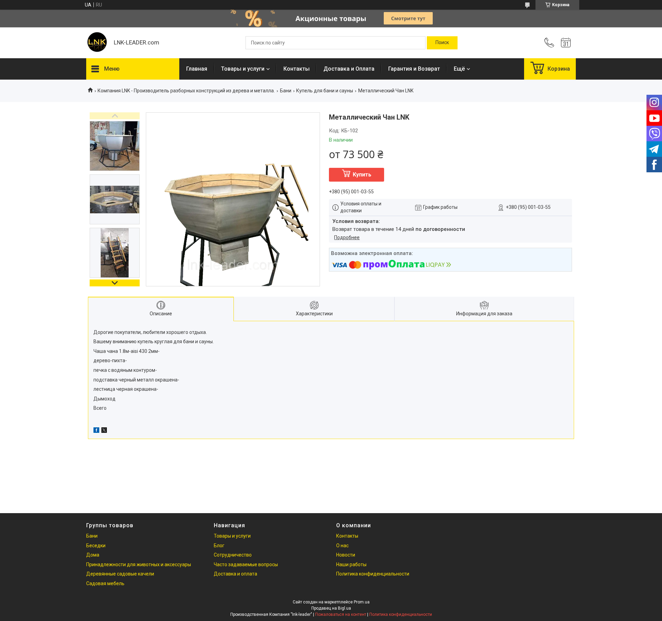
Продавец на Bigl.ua (331, 608)
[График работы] (566, 43)
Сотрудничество (233, 555)
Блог (219, 545)
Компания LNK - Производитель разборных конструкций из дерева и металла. (186, 90)
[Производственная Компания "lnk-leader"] (96, 43)
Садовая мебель (105, 583)
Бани (285, 90)
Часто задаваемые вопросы (246, 564)
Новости (345, 555)
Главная (196, 68)
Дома (92, 555)
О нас (342, 545)
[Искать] (442, 42)
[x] (104, 431)
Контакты (296, 68)
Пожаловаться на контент (340, 614)
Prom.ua (362, 602)
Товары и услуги (242, 68)
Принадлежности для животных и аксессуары (138, 564)
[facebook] (96, 431)
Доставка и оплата (235, 574)
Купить (362, 174)
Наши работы (351, 564)
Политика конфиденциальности (372, 574)
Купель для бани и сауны (324, 90)
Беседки (96, 545)
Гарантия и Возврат (414, 68)
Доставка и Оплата (348, 68)
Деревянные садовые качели (120, 574)
